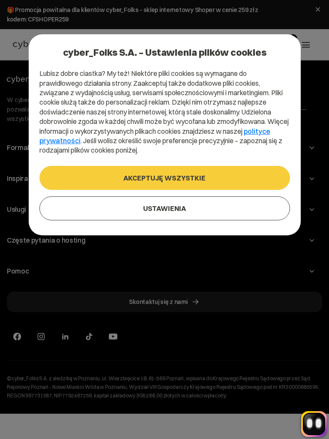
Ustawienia (164, 208)
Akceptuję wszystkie (164, 178)
